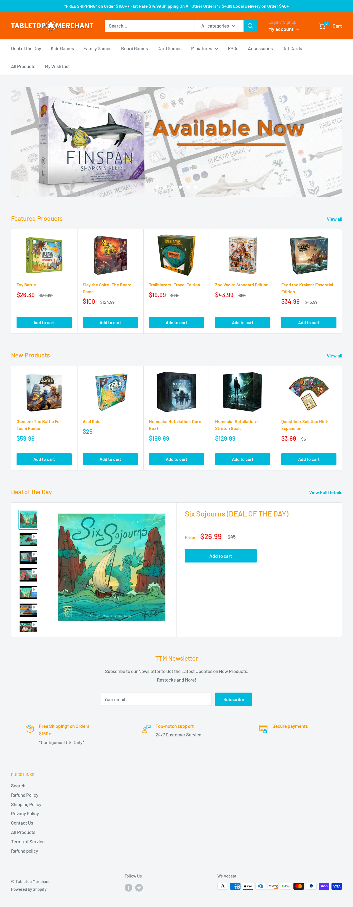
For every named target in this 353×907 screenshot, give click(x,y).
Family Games (97, 48)
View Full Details (326, 492)
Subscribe (233, 699)
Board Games (134, 48)
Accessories (260, 48)
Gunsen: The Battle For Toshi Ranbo (39, 425)
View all (335, 219)
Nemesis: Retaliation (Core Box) (175, 425)
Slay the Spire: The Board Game (107, 288)
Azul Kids (91, 421)
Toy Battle (26, 284)
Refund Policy (24, 795)
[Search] (250, 26)
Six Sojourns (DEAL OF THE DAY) (236, 513)
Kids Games (62, 48)
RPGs (233, 48)
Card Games (169, 48)
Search (18, 785)
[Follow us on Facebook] (128, 887)
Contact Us (22, 822)
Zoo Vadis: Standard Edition (242, 284)
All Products (23, 66)
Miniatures (201, 48)
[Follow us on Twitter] (139, 887)
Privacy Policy (25, 813)
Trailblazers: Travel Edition (174, 284)
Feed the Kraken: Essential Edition (307, 288)
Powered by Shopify (29, 889)
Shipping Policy (26, 804)
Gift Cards (292, 48)
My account (281, 29)
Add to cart (44, 322)
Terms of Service (28, 841)
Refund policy (24, 851)
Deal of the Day (26, 48)
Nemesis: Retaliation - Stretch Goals (236, 425)
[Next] (342, 281)
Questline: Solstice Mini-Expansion (304, 425)
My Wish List (57, 66)
